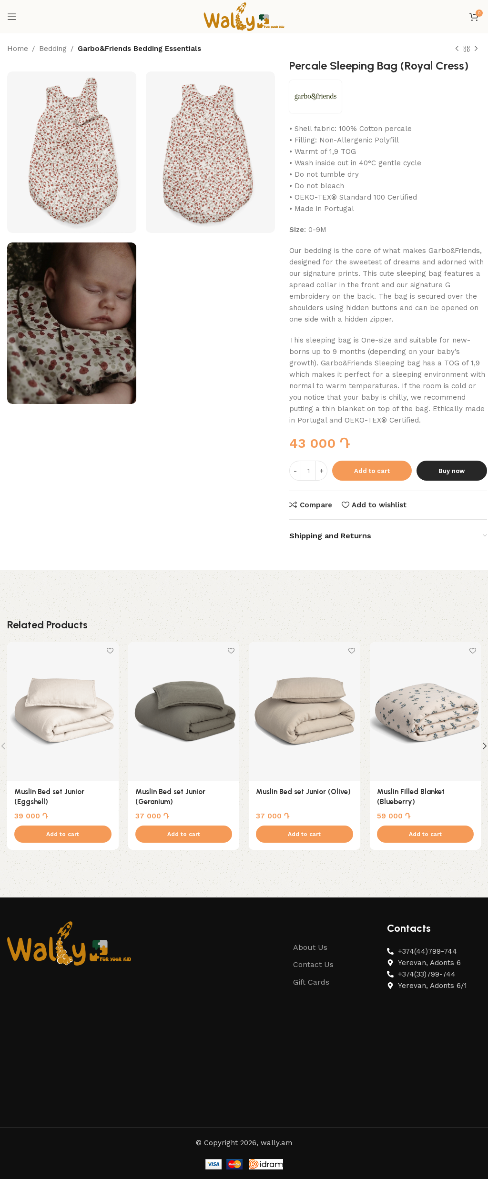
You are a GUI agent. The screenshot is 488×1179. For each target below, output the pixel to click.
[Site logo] (244, 16)
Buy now (451, 470)
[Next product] (476, 49)
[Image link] (69, 942)
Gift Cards (311, 982)
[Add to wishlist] (110, 650)
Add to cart (372, 470)
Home (17, 48)
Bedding (53, 48)
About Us (310, 947)
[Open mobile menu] (11, 16)
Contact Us (313, 964)
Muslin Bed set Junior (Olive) (303, 791)
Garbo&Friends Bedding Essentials (139, 48)
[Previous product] (457, 49)
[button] (63, 834)
